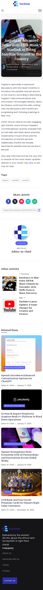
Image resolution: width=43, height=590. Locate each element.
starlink (25, 180)
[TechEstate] (11, 528)
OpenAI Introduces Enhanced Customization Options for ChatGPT (18, 378)
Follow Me (21, 243)
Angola (5, 180)
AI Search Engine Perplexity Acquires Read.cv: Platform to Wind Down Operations (21, 416)
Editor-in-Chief (13, 64)
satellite (15, 180)
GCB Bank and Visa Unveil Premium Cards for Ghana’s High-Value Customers (20, 503)
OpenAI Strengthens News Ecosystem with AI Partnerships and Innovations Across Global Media (19, 456)
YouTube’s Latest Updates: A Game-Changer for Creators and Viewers (28, 307)
